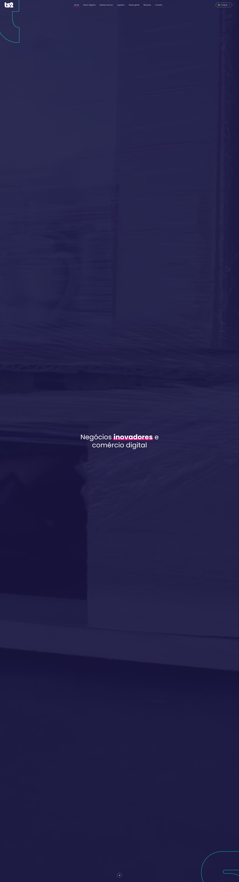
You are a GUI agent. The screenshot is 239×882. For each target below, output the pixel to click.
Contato (158, 5)
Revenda (147, 5)
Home (76, 5)
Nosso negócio (89, 5)
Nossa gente (134, 5)
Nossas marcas (106, 5)
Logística (121, 5)
